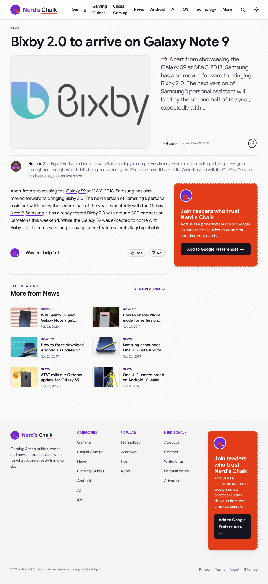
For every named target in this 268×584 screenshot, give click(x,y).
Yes (139, 253)
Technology (205, 9)
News (139, 9)
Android (157, 9)
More (227, 9)
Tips (124, 461)
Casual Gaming (120, 9)
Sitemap (251, 569)
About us (172, 442)
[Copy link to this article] (252, 143)
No (159, 253)
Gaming (79, 9)
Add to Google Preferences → (215, 249)
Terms (220, 569)
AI (173, 9)
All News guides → (150, 289)
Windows (129, 452)
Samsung (35, 213)
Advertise (172, 480)
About (234, 569)
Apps (125, 471)
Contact (171, 452)
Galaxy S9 (76, 191)
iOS (185, 9)
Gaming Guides (99, 9)
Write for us (174, 461)
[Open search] (243, 9)
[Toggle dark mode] (256, 9)
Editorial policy (176, 471)
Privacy (205, 569)
